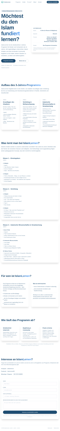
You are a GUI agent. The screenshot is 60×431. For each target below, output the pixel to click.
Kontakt (40, 2)
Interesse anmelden (53, 2)
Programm (18, 2)
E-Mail (4, 387)
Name (4, 381)
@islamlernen (10, 368)
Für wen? (29, 2)
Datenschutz (56, 428)
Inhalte (23, 2)
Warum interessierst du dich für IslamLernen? (15, 400)
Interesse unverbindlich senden (30, 412)
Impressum (50, 428)
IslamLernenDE (11, 371)
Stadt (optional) (7, 393)
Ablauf (34, 2)
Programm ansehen (8, 60)
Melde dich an (22, 60)
